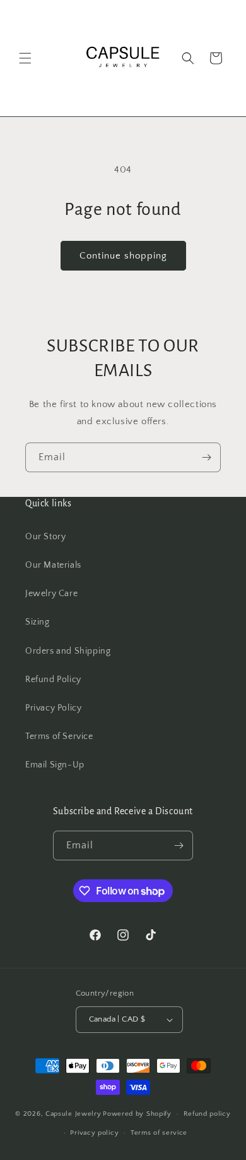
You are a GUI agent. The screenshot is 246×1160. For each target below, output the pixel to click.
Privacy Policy (53, 708)
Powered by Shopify (137, 1114)
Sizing (37, 622)
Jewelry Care (51, 594)
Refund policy (207, 1114)
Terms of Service (59, 736)
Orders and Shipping (67, 651)
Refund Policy (53, 680)
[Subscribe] (206, 457)
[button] (25, 58)
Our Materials (53, 565)
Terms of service (159, 1133)
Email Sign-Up (55, 765)
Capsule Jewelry (73, 1114)
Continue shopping (123, 255)
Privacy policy (94, 1133)
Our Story (45, 537)
